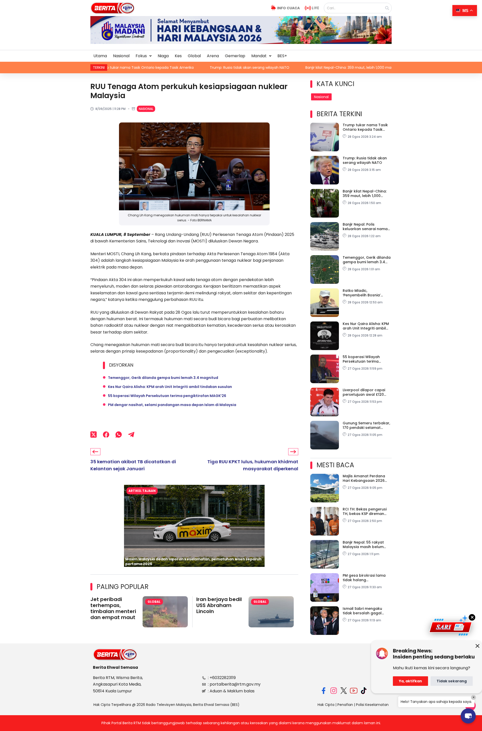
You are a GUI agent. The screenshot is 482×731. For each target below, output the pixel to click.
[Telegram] (131, 434)
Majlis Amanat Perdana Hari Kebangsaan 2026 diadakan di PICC (364, 478)
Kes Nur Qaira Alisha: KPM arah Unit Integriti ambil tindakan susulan (170, 386)
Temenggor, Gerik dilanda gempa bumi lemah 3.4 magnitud (163, 377)
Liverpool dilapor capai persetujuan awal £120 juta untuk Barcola (364, 392)
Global (194, 56)
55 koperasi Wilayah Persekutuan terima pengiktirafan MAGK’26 (167, 395)
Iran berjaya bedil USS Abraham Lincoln (219, 605)
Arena (213, 56)
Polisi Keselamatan (372, 704)
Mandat (259, 56)
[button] (144, 56)
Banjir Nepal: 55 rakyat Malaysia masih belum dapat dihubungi (363, 544)
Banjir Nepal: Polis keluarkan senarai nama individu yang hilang (365, 226)
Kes (178, 56)
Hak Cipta (326, 704)
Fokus (141, 56)
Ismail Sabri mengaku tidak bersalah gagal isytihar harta (362, 610)
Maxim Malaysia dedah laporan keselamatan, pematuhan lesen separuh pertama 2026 (193, 561)
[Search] (387, 8)
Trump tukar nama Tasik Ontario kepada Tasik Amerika (365, 127)
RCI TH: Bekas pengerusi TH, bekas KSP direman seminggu (365, 511)
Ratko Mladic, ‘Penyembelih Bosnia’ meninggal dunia (362, 292)
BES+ (282, 56)
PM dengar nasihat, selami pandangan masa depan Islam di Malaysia (172, 404)
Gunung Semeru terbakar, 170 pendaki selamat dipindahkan (366, 425)
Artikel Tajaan (142, 491)
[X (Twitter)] (93, 434)
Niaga (163, 56)
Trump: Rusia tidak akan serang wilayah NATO (187, 67)
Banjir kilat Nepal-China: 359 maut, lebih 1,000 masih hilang (294, 67)
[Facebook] (106, 434)
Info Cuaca (288, 8)
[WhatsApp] (118, 434)
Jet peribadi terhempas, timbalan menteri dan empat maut (113, 608)
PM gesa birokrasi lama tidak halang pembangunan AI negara (366, 577)
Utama (100, 56)
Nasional (121, 56)
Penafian (345, 704)
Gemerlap (235, 56)
